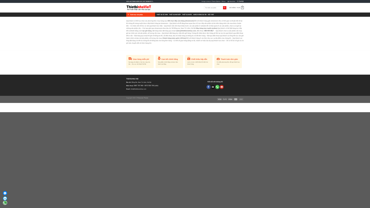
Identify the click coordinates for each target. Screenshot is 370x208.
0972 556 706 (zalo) (151, 85)
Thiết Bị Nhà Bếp (175, 14)
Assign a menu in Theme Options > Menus (214, 1)
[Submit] (224, 7)
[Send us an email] (242, 1)
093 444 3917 (209, 31)
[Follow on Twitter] (241, 1)
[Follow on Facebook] (237, 1)
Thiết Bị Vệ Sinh (162, 14)
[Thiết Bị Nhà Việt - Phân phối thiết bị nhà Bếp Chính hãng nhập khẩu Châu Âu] (138, 7)
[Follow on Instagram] (239, 1)
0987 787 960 (139, 85)
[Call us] (217, 87)
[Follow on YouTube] (222, 87)
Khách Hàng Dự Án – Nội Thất (203, 14)
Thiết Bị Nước (187, 14)
